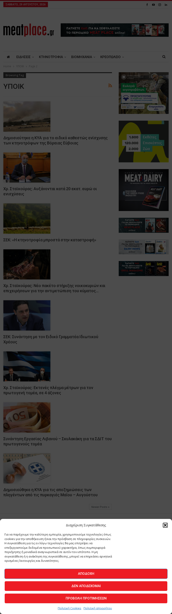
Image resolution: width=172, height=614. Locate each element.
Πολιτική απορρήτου (98, 608)
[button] (165, 525)
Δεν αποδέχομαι (86, 586)
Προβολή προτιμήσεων (86, 598)
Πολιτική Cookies (69, 608)
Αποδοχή (86, 574)
